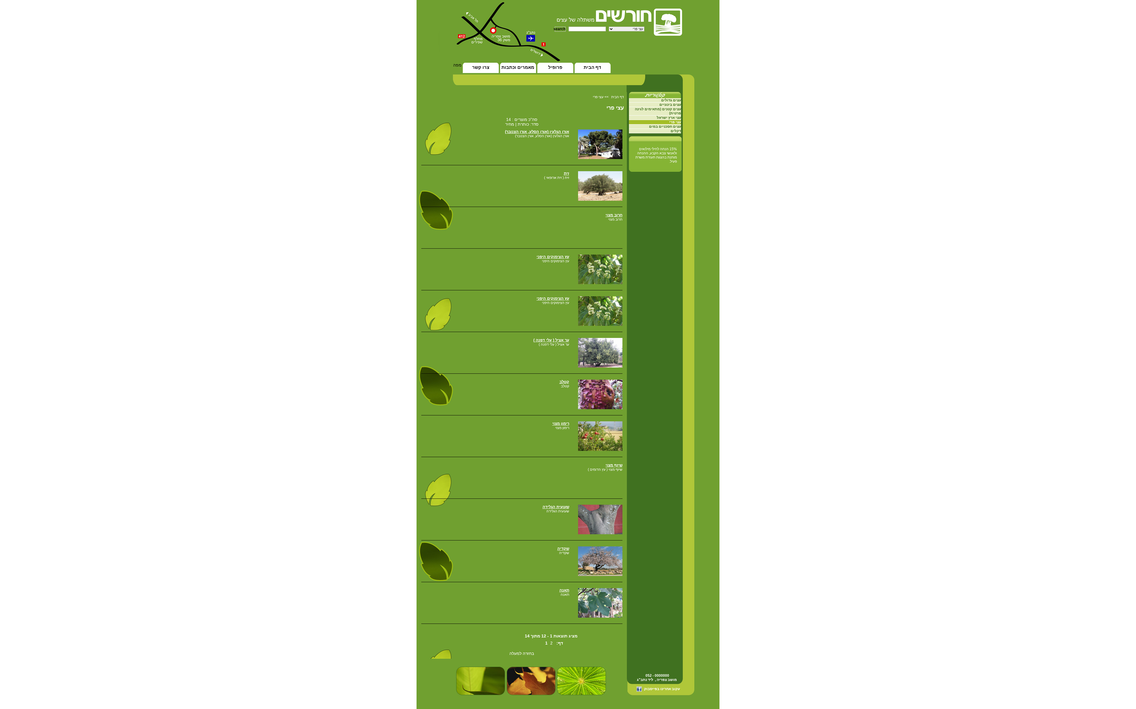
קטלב (564, 382)
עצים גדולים (671, 100)
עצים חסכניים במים (665, 126)
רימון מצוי (560, 423)
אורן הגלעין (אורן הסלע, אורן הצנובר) (537, 132)
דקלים (676, 131)
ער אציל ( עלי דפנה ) (551, 340)
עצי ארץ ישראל (669, 118)
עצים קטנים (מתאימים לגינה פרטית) (658, 111)
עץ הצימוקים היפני (553, 257)
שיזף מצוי (614, 465)
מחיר (509, 124)
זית (566, 173)
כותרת (523, 124)
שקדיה (563, 548)
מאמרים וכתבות (517, 67)
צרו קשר (480, 67)
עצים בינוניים (670, 105)
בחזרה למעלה (521, 653)
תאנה (564, 590)
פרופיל (555, 67)
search (560, 29)
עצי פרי (598, 97)
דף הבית (592, 67)
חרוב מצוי (614, 215)
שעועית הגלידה (556, 507)
